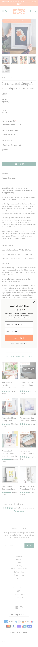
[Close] (34, 301)
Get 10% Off (19, 338)
